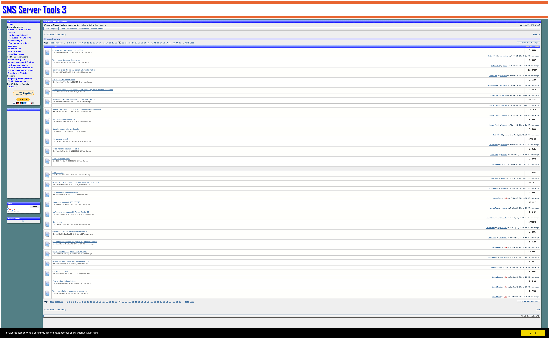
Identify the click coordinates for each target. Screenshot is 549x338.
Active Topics (72, 28)
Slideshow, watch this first (19, 30)
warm (57, 263)
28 (142, 43)
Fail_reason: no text (60, 139)
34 (161, 43)
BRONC (58, 111)
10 (85, 43)
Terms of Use (84, 28)
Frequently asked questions (20, 79)
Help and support (52, 39)
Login (47, 28)
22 (123, 43)
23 (126, 43)
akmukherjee (60, 244)
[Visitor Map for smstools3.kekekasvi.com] (23, 222)
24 (130, 43)
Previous (59, 43)
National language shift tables (21, 62)
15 (100, 43)
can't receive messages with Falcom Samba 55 (70, 212)
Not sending (57, 222)
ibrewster (59, 121)
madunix (58, 224)
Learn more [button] (92, 333)
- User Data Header (16, 54)
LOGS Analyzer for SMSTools (63, 80)
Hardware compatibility (18, 65)
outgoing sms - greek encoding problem (67, 50)
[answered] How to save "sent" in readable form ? (71, 261)
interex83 (59, 72)
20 (116, 43)
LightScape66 (60, 214)
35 (164, 43)
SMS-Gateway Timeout (61, 159)
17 (107, 43)
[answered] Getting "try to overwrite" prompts (69, 252)
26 (136, 43)
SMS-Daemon (57, 173)
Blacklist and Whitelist (17, 73)
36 (167, 43)
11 (88, 43)
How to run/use (14, 49)
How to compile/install (17, 35)
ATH (56, 293)
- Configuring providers (18, 43)
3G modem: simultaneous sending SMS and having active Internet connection (82, 90)
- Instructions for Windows (19, 38)
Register (54, 28)
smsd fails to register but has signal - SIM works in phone (74, 70)
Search (62, 28)
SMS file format (14, 51)
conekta (58, 204)
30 (148, 43)
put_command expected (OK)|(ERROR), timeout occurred (74, 242)
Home (10, 24)
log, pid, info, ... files (60, 271)
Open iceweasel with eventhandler (65, 129)
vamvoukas (60, 52)
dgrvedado (59, 82)
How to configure (15, 40)
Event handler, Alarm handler (20, 70)
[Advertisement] (513, 10)
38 (174, 43)
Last (192, 43)
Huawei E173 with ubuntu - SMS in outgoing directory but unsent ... (78, 109)
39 (177, 43)
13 (94, 43)
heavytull (59, 273)
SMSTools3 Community (18, 81)
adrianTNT (59, 254)
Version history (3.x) (16, 60)
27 (139, 43)
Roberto (58, 175)
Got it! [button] (533, 333)
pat (57, 131)
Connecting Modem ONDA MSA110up (67, 202)
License (11, 32)
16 (104, 43)
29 (145, 43)
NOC (57, 161)
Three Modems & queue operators (65, 149)
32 (155, 43)
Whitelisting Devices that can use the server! (69, 232)
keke (506, 198)
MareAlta (59, 102)
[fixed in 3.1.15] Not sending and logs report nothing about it (75, 183)
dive (57, 194)
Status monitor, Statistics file (20, 68)
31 (152, 43)
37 (170, 43)
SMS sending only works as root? (65, 119)
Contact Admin (97, 28)
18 (110, 43)
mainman (59, 141)
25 (133, 43)
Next (187, 43)
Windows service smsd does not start (66, 60)
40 (180, 43)
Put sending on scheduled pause (65, 192)
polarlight (59, 185)
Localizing (12, 46)
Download (12, 87)
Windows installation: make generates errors (69, 291)
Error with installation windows (64, 281)
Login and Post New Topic (528, 43)
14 (97, 43)
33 (158, 43)
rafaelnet (59, 283)
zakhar (58, 92)
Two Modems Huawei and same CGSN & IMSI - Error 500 (74, 100)
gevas (58, 62)
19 (113, 43)
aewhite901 (59, 234)
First (52, 43)
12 (91, 43)
